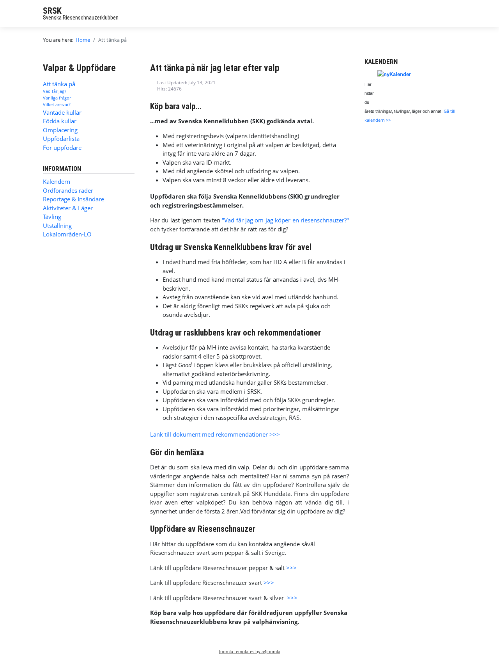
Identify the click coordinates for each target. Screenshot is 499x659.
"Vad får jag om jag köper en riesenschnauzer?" (285, 220)
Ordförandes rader (68, 190)
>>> (291, 568)
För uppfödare (62, 147)
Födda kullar (59, 121)
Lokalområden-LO (67, 234)
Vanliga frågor (57, 98)
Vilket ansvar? (57, 104)
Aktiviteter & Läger (68, 208)
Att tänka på (59, 84)
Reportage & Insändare (73, 199)
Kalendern (56, 181)
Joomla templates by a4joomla (249, 651)
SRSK (52, 11)
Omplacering (60, 130)
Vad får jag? (54, 91)
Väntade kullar (62, 112)
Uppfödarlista (61, 138)
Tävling (52, 216)
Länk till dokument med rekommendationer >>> (215, 434)
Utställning (57, 225)
